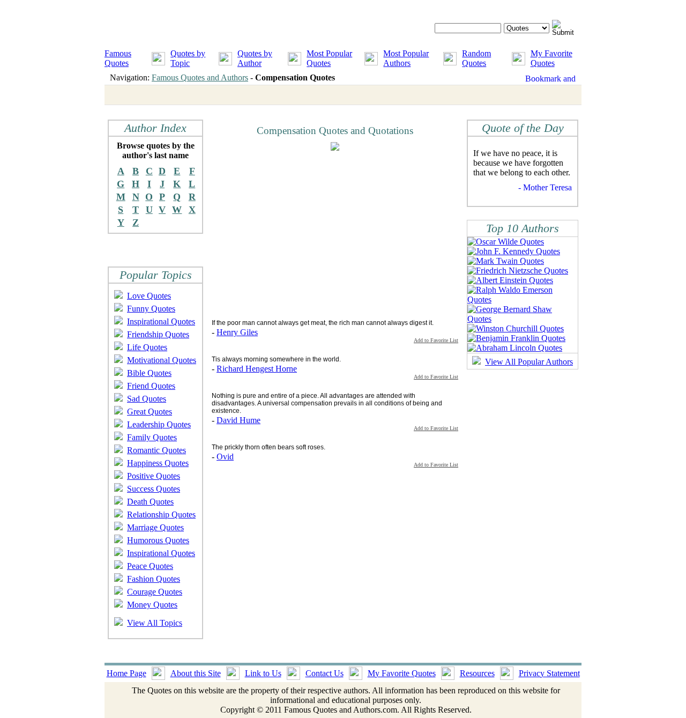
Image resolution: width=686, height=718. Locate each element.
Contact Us (324, 673)
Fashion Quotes (153, 578)
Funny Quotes (151, 308)
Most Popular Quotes (329, 58)
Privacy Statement (549, 673)
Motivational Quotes (161, 360)
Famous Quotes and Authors (200, 77)
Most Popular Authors (406, 58)
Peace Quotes (150, 566)
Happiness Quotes (158, 463)
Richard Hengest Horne (257, 368)
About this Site (195, 673)
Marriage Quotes (155, 527)
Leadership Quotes (159, 424)
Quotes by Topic (187, 58)
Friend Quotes (151, 385)
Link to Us (263, 673)
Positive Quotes (153, 475)
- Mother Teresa (545, 187)
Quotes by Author (254, 58)
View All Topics (154, 622)
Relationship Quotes (161, 514)
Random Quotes (476, 58)
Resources (477, 673)
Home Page (126, 673)
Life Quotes (147, 347)
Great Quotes (149, 411)
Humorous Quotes (158, 540)
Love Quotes (149, 295)
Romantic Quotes (156, 450)
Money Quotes (152, 604)
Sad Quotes (146, 398)
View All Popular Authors (529, 361)
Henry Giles (237, 332)
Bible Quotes (149, 372)
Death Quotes (150, 501)
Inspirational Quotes (161, 321)
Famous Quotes (118, 58)
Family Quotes (152, 437)
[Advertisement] (302, 234)
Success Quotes (153, 488)
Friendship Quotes (158, 334)
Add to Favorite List (436, 340)
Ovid (225, 456)
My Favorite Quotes (551, 58)
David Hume (238, 420)
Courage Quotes (154, 591)
